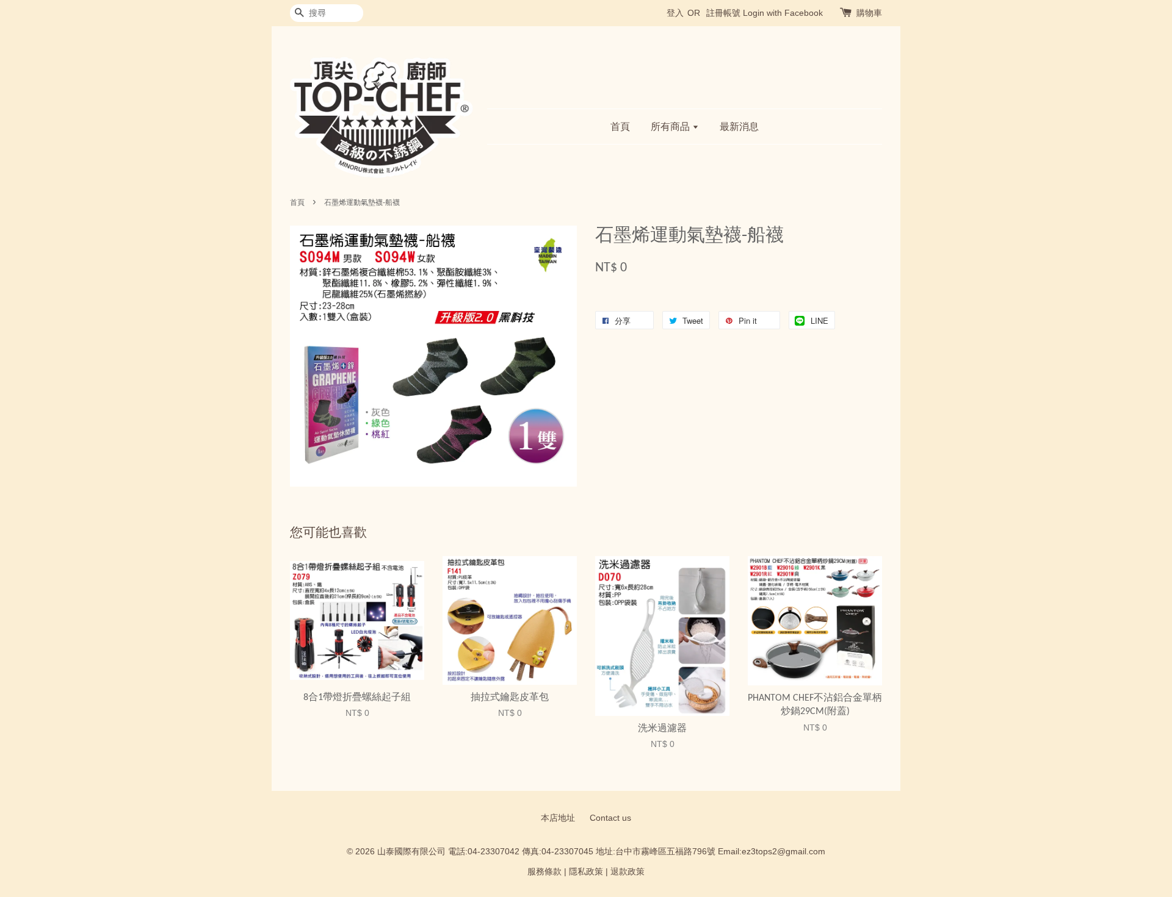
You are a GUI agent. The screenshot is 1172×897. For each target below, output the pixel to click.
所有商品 (671, 126)
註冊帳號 (723, 13)
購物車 (869, 13)
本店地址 (558, 818)
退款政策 (627, 871)
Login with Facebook (783, 13)
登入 (675, 13)
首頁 (620, 126)
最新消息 (739, 126)
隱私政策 (586, 871)
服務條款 (544, 871)
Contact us (610, 818)
